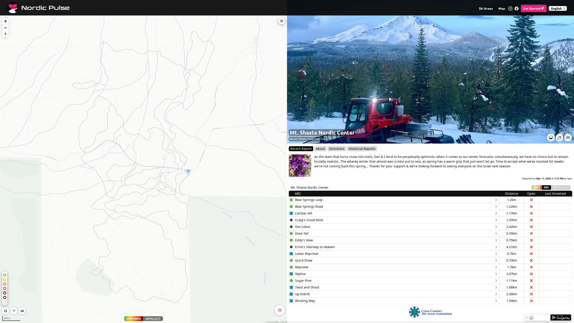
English (556, 8)
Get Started (532, 8)
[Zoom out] (5, 27)
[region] (143, 161)
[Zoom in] (5, 21)
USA (323, 139)
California (314, 139)
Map (501, 8)
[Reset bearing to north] (5, 34)
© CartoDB (283, 322)
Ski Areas (486, 8)
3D (22, 311)
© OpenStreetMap (272, 322)
